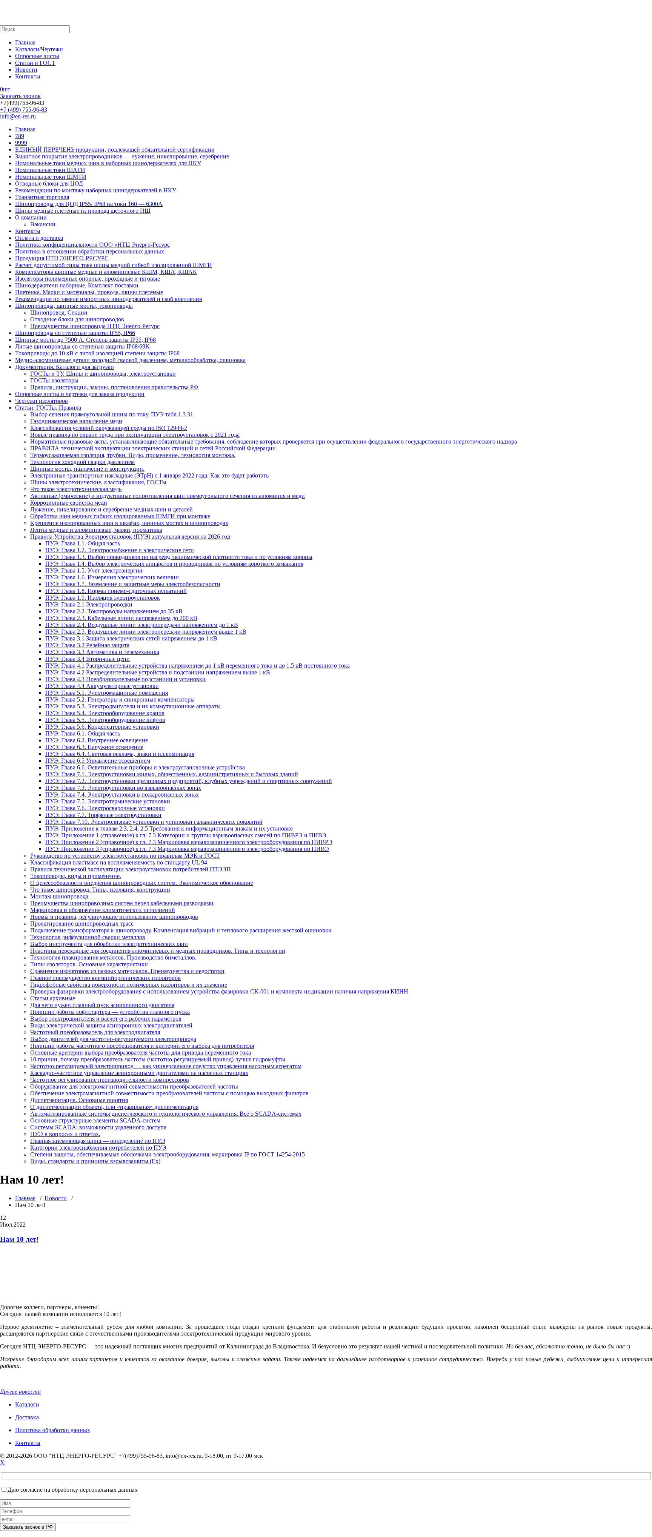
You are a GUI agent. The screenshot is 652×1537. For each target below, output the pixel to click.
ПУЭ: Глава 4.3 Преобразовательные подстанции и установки (125, 679)
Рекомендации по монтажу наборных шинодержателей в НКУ (95, 190)
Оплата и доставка (39, 238)
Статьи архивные (52, 998)
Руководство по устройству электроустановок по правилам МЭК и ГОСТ (125, 855)
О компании (31, 217)
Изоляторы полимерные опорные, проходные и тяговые (87, 278)
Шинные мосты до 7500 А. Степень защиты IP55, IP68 (85, 339)
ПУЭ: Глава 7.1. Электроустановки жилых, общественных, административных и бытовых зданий (171, 774)
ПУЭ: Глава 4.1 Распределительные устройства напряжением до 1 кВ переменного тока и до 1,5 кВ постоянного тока (197, 665)
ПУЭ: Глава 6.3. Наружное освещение (94, 747)
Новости (26, 69)
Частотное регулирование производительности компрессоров (109, 1079)
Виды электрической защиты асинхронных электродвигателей (111, 1025)
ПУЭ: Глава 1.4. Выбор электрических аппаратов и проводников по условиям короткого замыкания (174, 563)
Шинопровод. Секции (59, 312)
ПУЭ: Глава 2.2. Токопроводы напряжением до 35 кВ (114, 611)
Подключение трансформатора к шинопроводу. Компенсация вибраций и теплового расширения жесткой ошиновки (181, 930)
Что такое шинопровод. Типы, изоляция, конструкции (100, 889)
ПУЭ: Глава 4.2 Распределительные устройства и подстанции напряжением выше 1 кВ (157, 672)
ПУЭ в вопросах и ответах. (65, 1134)
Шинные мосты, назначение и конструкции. (87, 468)
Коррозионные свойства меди (68, 502)
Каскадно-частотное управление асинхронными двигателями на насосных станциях (139, 1073)
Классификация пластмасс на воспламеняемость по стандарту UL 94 (118, 862)
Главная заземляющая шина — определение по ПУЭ (97, 1141)
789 (19, 136)
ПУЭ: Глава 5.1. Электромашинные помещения (106, 692)
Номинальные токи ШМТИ (50, 177)
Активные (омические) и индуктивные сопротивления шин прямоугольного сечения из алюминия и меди (167, 496)
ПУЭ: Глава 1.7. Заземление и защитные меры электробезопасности (132, 584)
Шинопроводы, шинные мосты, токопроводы (74, 305)
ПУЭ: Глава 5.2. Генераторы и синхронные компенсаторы (120, 699)
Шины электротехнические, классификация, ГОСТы (98, 482)
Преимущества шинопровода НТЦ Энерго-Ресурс (95, 326)
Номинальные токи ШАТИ (50, 170)
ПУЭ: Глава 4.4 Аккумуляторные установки (102, 686)
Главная (25, 42)
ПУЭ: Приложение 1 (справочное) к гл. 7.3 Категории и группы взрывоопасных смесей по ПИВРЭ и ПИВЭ (185, 835)
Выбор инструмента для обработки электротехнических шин (109, 944)
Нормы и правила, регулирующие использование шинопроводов (114, 917)
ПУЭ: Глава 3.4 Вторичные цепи (87, 659)
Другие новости (20, 1391)
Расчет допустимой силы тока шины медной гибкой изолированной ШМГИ (113, 265)
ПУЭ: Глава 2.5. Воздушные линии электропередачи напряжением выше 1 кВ (145, 631)
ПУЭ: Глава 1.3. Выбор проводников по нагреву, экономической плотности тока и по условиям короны (178, 557)
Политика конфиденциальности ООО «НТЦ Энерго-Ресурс (92, 244)
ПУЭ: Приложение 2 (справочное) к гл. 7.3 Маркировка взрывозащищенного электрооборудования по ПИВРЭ (188, 842)
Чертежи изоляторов (41, 401)
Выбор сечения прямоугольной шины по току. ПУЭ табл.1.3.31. (112, 414)
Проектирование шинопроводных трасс (82, 923)
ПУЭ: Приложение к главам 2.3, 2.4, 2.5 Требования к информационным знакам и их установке (169, 828)
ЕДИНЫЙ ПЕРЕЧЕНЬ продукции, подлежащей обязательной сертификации (115, 149)
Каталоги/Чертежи (39, 49)
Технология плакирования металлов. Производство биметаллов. (113, 957)
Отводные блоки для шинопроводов (78, 319)
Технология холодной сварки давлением (82, 462)
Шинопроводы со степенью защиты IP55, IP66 (75, 333)
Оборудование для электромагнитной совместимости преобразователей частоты (134, 1086)
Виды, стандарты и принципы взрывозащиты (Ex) (95, 1161)
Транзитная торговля (42, 197)
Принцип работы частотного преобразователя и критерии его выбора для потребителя (142, 1046)
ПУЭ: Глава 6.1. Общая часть (82, 733)
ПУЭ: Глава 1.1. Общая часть (82, 543)
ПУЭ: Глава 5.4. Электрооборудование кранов (105, 713)
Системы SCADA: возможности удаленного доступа (98, 1127)
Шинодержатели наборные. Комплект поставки (77, 285)
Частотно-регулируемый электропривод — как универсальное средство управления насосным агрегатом (165, 1066)
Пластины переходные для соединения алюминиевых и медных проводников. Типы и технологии (157, 950)
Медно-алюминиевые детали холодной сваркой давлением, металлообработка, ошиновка (130, 360)
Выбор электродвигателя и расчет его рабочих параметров (105, 1018)
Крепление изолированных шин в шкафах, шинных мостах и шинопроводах (129, 523)
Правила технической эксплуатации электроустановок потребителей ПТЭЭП (130, 869)
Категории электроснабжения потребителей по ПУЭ (98, 1147)
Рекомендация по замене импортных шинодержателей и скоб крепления (108, 299)
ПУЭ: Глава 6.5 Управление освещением (97, 760)
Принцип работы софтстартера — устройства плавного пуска (110, 1012)
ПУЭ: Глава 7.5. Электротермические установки (107, 801)
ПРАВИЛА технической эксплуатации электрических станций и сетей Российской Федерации (153, 448)
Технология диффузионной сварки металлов (87, 937)
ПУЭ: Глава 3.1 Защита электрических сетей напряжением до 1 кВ (131, 638)
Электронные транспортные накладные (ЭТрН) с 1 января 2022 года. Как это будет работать (149, 475)
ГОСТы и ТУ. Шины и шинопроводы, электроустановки (103, 373)
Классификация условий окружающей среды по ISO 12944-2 (108, 428)
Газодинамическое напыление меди (76, 421)
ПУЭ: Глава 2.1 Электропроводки (88, 604)
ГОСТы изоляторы (54, 380)
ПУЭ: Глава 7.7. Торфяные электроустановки (103, 815)
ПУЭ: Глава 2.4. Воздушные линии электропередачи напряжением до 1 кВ (141, 625)
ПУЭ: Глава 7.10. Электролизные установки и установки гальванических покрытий (154, 821)
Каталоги (27, 1404)
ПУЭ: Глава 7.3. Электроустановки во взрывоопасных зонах (123, 788)
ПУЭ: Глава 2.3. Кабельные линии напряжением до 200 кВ (121, 618)
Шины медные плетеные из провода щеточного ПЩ (83, 210)
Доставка (27, 1417)
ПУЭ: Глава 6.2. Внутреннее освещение (96, 740)
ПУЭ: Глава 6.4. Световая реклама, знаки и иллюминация (119, 754)
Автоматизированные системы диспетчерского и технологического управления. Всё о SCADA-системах (165, 1113)
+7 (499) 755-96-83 (23, 109)
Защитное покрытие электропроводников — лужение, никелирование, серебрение (122, 156)
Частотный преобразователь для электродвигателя (95, 1032)
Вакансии (42, 224)
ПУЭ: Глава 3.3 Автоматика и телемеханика (102, 652)
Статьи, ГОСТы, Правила (48, 407)
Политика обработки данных (52, 1430)
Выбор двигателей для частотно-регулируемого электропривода (113, 1039)
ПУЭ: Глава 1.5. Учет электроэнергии (94, 570)
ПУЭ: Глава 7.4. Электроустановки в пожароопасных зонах (122, 794)
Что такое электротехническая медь (75, 489)
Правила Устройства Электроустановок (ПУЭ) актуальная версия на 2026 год (130, 536)
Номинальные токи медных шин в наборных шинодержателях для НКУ (108, 163)
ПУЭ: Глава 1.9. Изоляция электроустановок (102, 597)
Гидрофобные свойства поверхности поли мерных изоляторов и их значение (128, 984)
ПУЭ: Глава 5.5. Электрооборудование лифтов (105, 720)
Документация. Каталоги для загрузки (64, 367)
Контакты (27, 76)
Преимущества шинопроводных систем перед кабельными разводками (122, 903)
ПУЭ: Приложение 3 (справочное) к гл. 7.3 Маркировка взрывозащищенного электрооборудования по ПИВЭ (187, 849)
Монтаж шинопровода (59, 896)
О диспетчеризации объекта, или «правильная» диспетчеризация (114, 1107)
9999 (21, 143)
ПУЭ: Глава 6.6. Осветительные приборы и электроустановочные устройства (145, 767)
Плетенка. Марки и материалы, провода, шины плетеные (89, 292)
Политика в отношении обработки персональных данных (89, 251)
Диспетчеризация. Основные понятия (79, 1100)
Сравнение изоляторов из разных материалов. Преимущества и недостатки (127, 971)
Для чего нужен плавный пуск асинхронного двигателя (102, 1005)
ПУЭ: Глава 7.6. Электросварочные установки (105, 808)
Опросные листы (37, 56)
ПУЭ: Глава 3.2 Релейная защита (87, 645)
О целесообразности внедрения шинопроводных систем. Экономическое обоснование (141, 883)
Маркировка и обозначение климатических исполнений (102, 910)
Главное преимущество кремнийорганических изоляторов (105, 978)
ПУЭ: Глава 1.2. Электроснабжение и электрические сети (119, 550)
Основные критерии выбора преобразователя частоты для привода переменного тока (140, 1052)
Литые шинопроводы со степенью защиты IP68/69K (82, 346)
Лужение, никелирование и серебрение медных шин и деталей (111, 509)
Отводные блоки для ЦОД (49, 183)
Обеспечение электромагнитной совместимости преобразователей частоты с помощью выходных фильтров (169, 1093)
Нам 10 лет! (19, 1239)
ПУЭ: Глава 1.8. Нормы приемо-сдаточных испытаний (116, 591)
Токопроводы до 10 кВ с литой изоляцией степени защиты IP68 (97, 353)
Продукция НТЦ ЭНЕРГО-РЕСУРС (62, 258)
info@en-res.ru (18, 116)
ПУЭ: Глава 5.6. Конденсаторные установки (102, 726)
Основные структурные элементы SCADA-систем (95, 1120)
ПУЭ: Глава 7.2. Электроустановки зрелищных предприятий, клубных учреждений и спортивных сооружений (188, 781)
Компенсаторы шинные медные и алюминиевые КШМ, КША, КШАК (106, 272)
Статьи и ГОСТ (35, 63)
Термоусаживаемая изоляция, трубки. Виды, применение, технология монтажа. (132, 455)
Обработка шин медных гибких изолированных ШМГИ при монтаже (120, 516)
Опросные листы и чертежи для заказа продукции (80, 394)
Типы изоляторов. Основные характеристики (89, 964)
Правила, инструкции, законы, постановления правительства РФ (114, 387)
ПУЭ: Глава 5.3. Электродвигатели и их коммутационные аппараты (133, 706)
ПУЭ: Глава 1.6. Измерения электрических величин (112, 577)
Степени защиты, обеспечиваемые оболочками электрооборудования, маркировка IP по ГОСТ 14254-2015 (167, 1154)
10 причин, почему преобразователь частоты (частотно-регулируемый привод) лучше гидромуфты (157, 1059)
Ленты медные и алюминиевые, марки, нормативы (96, 530)
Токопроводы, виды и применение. (75, 876)
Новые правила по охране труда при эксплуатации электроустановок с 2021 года (135, 434)
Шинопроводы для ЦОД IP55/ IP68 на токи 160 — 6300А (89, 204)
